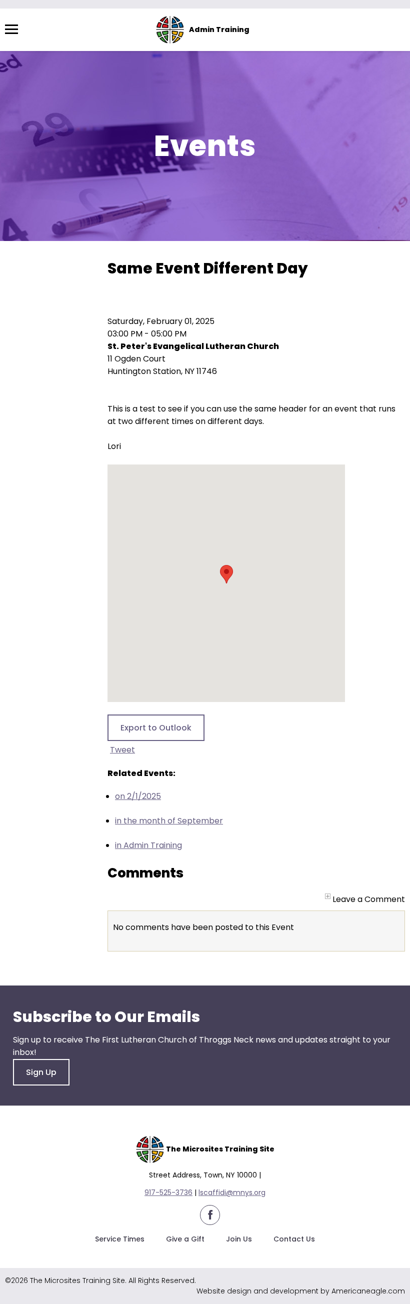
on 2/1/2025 (138, 796)
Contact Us (294, 1239)
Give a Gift (185, 1239)
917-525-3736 (168, 1193)
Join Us (239, 1239)
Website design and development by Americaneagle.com (300, 1291)
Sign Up (41, 1072)
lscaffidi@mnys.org (232, 1193)
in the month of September (169, 820)
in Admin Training (148, 845)
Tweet (122, 750)
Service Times (119, 1239)
